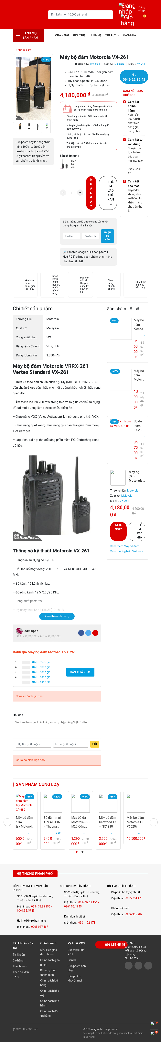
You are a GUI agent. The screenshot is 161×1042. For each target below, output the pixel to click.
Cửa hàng (62, 35)
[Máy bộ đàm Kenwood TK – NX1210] (108, 803)
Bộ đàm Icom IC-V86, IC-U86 (139, 425)
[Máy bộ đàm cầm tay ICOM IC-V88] (121, 329)
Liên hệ (96, 35)
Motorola (95, 63)
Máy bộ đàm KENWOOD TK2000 (74, 164)
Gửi (94, 744)
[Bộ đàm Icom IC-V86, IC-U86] (121, 430)
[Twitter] (88, 633)
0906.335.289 (133, 914)
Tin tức (111, 35)
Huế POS (22, 14)
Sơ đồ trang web (92, 1029)
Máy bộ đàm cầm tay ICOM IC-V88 (139, 324)
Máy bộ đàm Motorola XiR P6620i (136, 822)
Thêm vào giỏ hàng (110, 193)
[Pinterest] (95, 633)
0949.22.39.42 (134, 79)
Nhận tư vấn (107, 236)
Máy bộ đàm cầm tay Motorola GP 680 (24, 822)
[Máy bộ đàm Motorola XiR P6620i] (136, 803)
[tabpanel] (25, 820)
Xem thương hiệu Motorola (126, 551)
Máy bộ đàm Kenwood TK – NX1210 (107, 822)
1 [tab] (77, 852)
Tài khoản (19, 954)
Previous (18, 90)
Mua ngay (91, 193)
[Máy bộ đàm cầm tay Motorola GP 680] (25, 803)
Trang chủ (50, 35)
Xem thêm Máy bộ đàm (124, 546)
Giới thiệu (80, 35)
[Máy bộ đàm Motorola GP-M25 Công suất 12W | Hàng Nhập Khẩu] (121, 379)
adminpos (31, 631)
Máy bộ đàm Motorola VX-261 (136, 476)
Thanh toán (20, 966)
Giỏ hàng (18, 960)
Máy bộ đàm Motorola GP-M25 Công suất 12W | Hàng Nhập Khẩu (139, 375)
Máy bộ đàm (24, 50)
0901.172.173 (86, 922)
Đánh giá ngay (80, 672)
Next (49, 90)
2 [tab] (82, 852)
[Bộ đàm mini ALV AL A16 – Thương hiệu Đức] (53, 803)
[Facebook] (81, 633)
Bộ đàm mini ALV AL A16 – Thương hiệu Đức (52, 822)
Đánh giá (129, 35)
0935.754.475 (133, 898)
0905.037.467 (39, 926)
